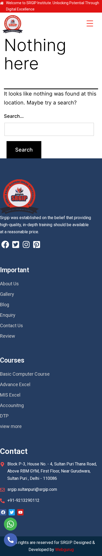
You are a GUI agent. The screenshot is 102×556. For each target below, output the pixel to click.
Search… (14, 116)
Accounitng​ (12, 405)
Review (7, 336)
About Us (9, 283)
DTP (4, 416)
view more (11, 426)
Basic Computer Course (25, 374)
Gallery (7, 294)
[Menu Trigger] (90, 23)
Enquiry (7, 315)
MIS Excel (10, 395)
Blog (4, 304)
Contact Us (11, 325)
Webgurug (64, 549)
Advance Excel (15, 384)
